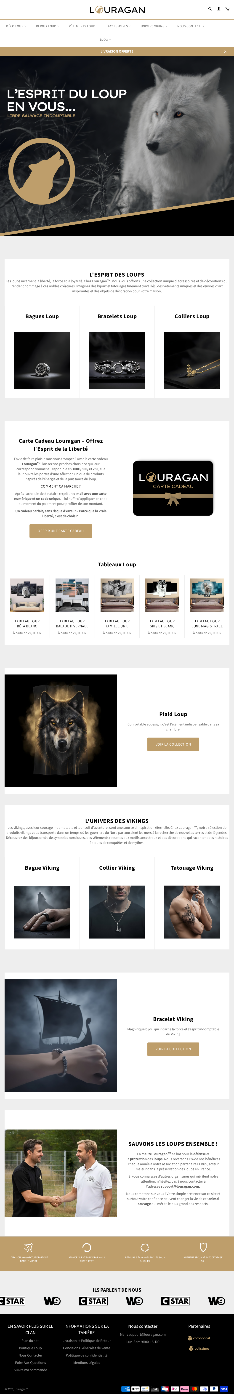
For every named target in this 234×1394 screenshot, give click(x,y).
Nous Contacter (30, 1355)
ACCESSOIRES (118, 26)
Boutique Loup (30, 1348)
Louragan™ (21, 1389)
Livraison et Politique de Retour (87, 1340)
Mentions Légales (86, 1362)
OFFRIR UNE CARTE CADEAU (61, 530)
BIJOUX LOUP (46, 26)
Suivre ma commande (30, 1370)
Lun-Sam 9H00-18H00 (143, 1341)
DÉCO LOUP (15, 26)
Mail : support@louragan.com (143, 1334)
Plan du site (30, 1340)
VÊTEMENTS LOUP (82, 26)
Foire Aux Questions (30, 1362)
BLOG (104, 39)
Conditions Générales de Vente (86, 1348)
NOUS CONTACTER (191, 26)
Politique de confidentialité (86, 1355)
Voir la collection (173, 744)
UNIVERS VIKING (153, 26)
